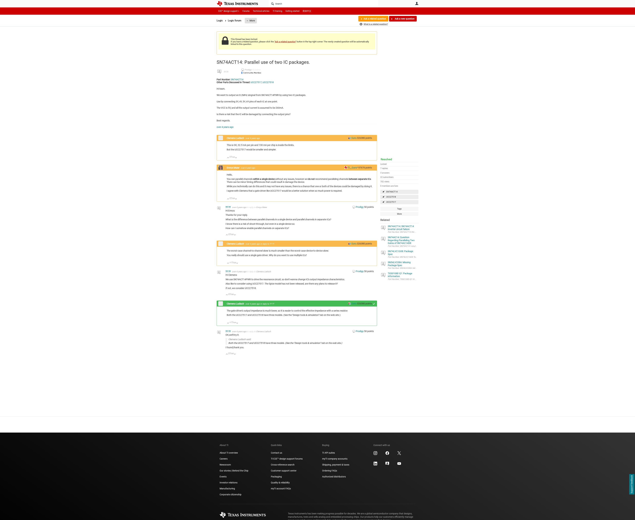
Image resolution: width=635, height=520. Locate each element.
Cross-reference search (283, 464)
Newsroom (225, 464)
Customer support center (283, 470)
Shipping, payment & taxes (335, 464)
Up (228, 157)
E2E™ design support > (228, 11)
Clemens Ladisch (236, 138)
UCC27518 (391, 197)
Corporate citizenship (230, 494)
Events (223, 476)
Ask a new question (404, 18)
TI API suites (328, 452)
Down (236, 157)
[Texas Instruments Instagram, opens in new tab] (375, 454)
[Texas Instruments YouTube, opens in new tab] (399, 464)
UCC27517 (391, 202)
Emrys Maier (233, 167)
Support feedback (631, 484)
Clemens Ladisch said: (239, 339)
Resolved (386, 159)
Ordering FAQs (329, 470)
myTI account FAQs (281, 488)
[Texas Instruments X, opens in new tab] (399, 454)
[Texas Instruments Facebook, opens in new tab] (387, 454)
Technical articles (261, 11)
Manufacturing (227, 488)
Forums (246, 11)
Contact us (276, 452)
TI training (277, 11)
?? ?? (226, 72)
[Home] (240, 3)
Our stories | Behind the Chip (234, 470)
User (416, 3)
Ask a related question (374, 18)
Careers (224, 458)
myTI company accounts (334, 458)
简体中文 (307, 11)
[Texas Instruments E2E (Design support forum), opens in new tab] (387, 464)
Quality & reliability (280, 482)
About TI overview (229, 452)
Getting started (292, 11)
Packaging (276, 476)
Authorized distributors (334, 476)
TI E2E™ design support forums (287, 458)
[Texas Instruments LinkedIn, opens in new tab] (375, 464)
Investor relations (228, 482)
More (252, 20)
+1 (374, 304)
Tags (399, 209)
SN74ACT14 (392, 191)
